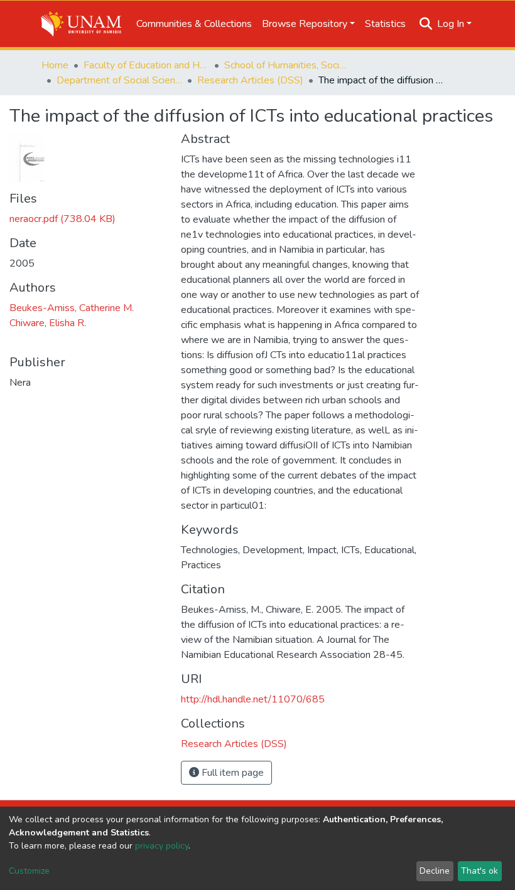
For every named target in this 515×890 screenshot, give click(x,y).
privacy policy (161, 846)
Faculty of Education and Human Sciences (146, 65)
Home (54, 65)
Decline (435, 871)
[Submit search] (426, 24)
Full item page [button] (231, 773)
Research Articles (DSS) (250, 80)
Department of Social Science (119, 80)
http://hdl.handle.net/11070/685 (253, 699)
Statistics (385, 24)
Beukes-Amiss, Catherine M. (71, 308)
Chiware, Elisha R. (47, 323)
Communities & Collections (194, 24)
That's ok (479, 871)
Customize (29, 871)
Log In (450, 24)
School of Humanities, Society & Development (287, 65)
